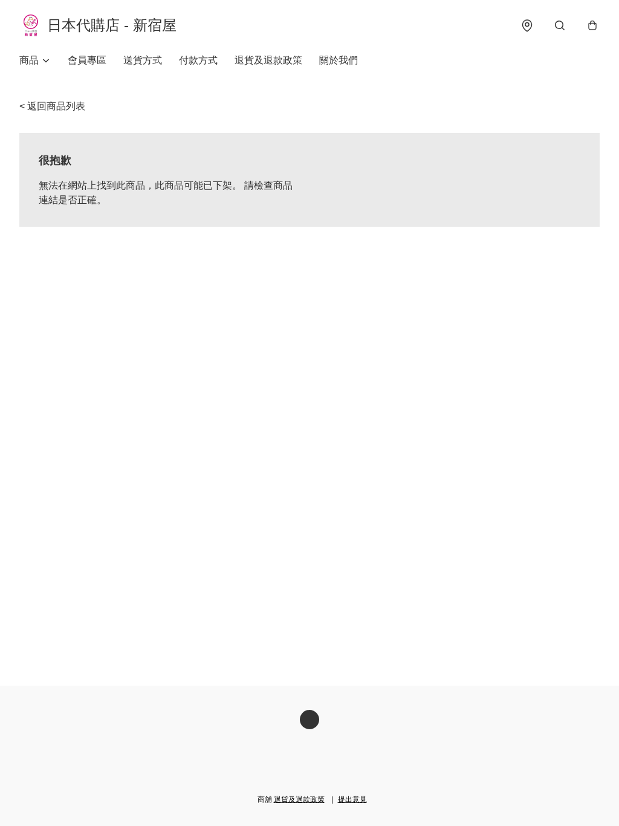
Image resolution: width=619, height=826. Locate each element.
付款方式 (198, 60)
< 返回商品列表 (52, 106)
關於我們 (338, 60)
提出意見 (352, 799)
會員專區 (87, 60)
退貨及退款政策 (268, 60)
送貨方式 (142, 60)
